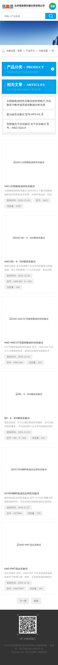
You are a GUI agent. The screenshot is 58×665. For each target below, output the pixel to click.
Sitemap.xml (17, 652)
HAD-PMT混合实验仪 (16, 568)
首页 (20, 50)
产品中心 (30, 50)
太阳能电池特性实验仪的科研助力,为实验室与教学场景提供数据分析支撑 (29, 103)
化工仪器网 (30, 652)
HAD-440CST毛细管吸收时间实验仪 (23, 342)
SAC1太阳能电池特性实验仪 (19, 186)
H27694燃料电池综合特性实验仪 (21, 493)
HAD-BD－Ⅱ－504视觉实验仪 (20, 261)
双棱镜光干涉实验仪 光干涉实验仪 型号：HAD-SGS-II (28, 126)
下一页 (23, 601)
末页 (36, 601)
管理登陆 (42, 652)
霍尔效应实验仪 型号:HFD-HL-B (25, 114)
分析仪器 (43, 50)
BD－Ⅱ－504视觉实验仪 (17, 418)
